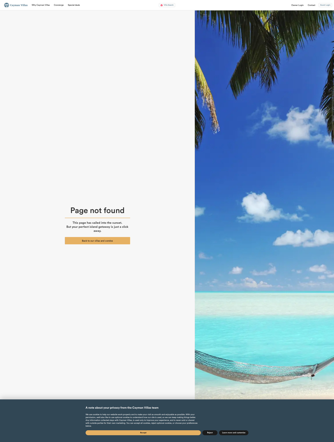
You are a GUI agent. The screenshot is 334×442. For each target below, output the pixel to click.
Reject (210, 433)
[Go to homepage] (16, 5)
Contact (311, 5)
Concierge (59, 5)
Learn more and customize (233, 433)
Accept (143, 433)
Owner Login (297, 5)
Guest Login (325, 5)
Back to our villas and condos (97, 241)
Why (41, 5)
